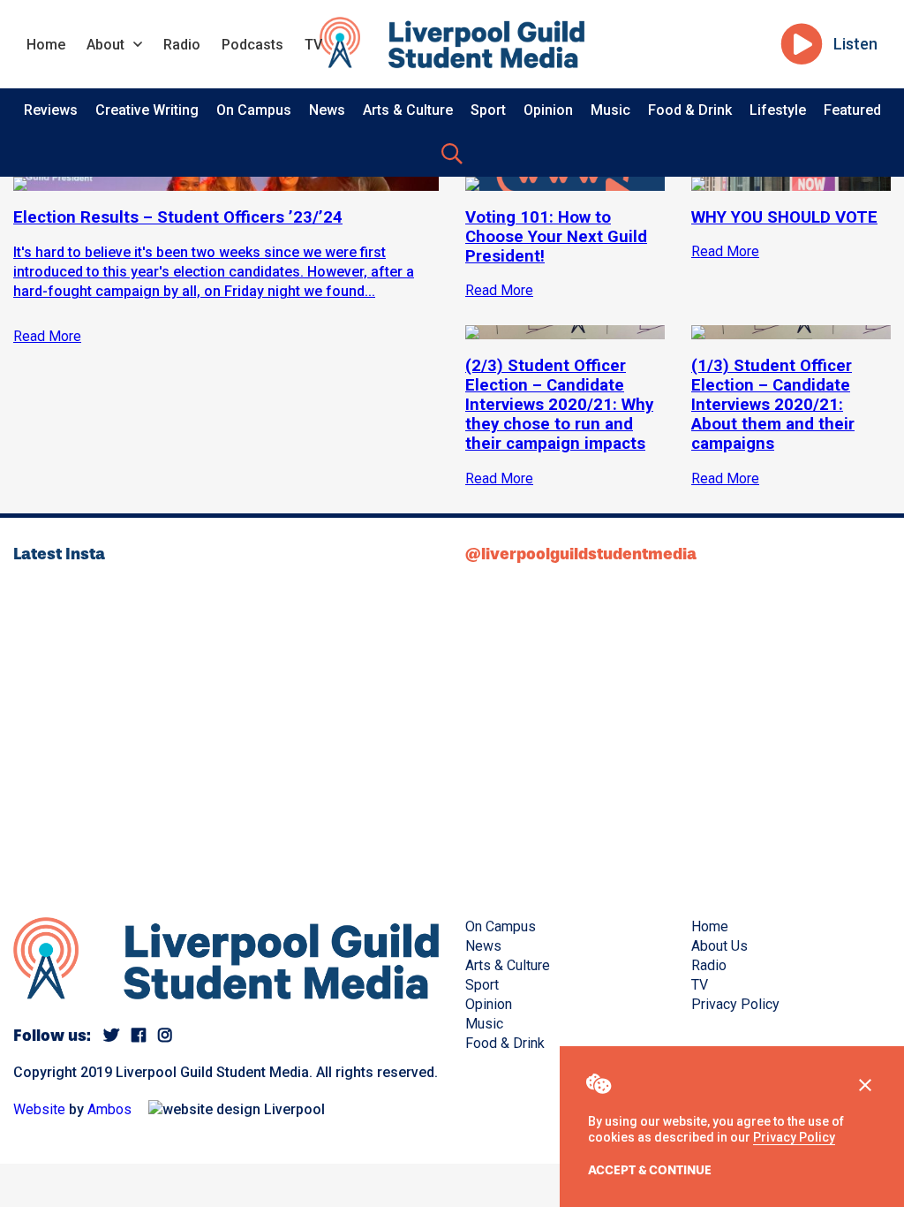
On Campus (253, 110)
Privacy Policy (794, 1137)
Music (610, 110)
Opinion (548, 110)
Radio (181, 44)
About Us (719, 946)
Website (39, 1109)
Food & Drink (690, 110)
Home (45, 44)
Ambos (109, 1109)
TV (313, 44)
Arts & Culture (408, 110)
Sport (488, 110)
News (327, 110)
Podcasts (252, 44)
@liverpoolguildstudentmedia (581, 554)
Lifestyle (778, 110)
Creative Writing (147, 110)
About (105, 44)
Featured (852, 110)
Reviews (51, 110)
